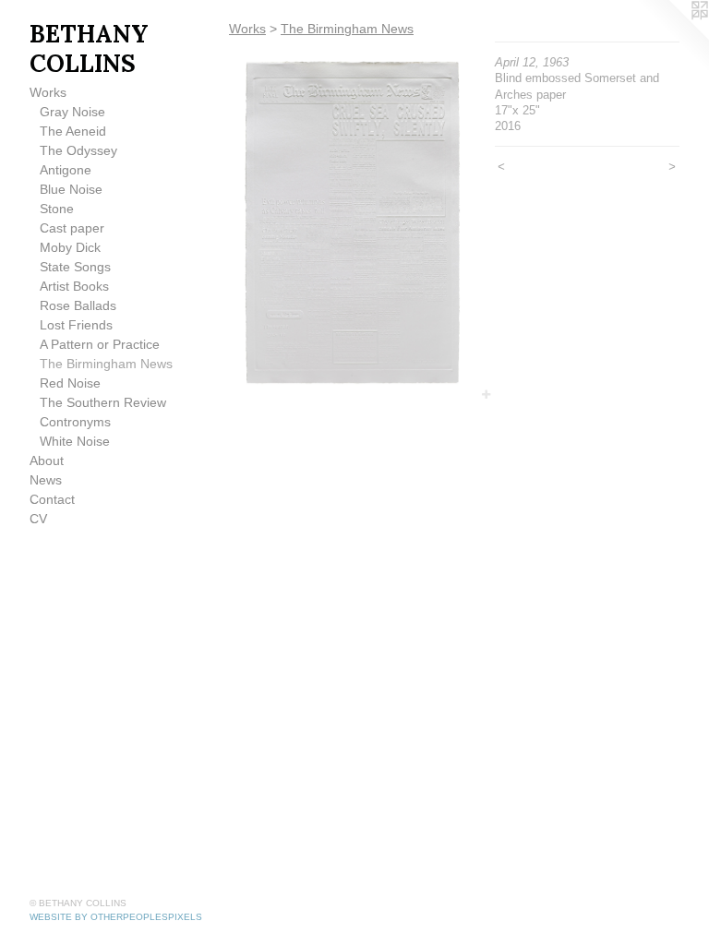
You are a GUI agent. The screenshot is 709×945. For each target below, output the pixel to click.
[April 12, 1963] (352, 223)
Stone (57, 208)
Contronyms (75, 421)
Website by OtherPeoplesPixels (116, 917)
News (46, 479)
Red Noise (70, 383)
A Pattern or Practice (100, 344)
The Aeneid (73, 131)
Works (48, 92)
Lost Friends (76, 324)
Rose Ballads (78, 305)
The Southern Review (103, 402)
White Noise (75, 441)
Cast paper (72, 228)
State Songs (75, 266)
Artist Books (74, 286)
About (47, 460)
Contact (52, 499)
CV (38, 518)
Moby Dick (70, 247)
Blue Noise (71, 189)
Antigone (65, 169)
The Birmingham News (106, 363)
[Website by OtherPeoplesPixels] (672, 37)
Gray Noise (72, 111)
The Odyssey (78, 150)
